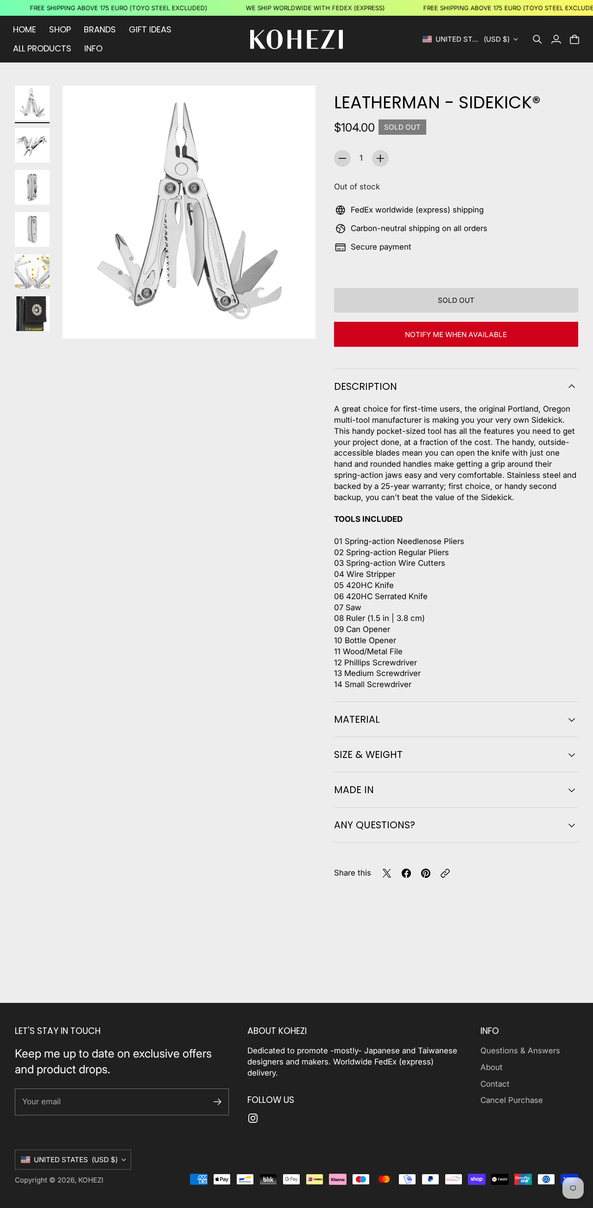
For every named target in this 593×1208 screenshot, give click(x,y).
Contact (495, 1084)
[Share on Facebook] (406, 873)
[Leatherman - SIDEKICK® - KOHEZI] (189, 212)
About (491, 1067)
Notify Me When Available (456, 334)
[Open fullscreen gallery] (298, 321)
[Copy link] (445, 873)
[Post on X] (387, 873)
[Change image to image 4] (32, 229)
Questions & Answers (520, 1050)
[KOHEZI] (296, 39)
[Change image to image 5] (32, 271)
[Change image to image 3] (32, 187)
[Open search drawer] (537, 39)
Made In (354, 789)
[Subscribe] (217, 1101)
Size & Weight (368, 754)
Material (357, 719)
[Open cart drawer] (574, 39)
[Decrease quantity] (342, 158)
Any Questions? (374, 825)
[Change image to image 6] (32, 313)
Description (365, 386)
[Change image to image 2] (32, 145)
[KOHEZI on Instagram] (253, 1118)
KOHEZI (90, 1180)
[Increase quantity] (380, 158)
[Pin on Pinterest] (425, 873)
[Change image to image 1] (32, 103)
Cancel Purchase (511, 1100)
